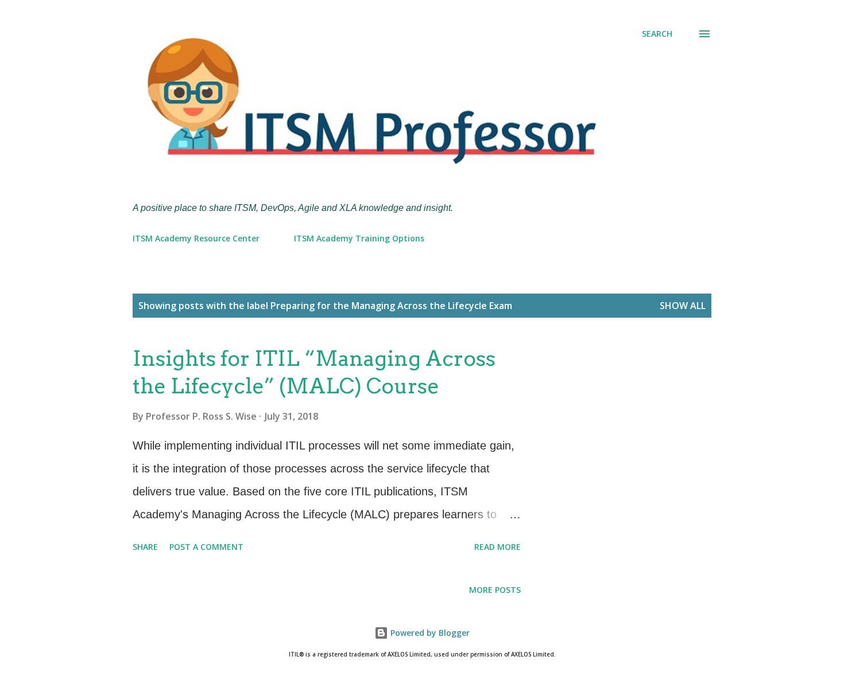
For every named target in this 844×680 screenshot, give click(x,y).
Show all (683, 305)
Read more (497, 546)
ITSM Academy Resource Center (196, 238)
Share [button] (145, 546)
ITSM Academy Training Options (359, 238)
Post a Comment (206, 546)
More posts (495, 589)
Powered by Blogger (429, 632)
